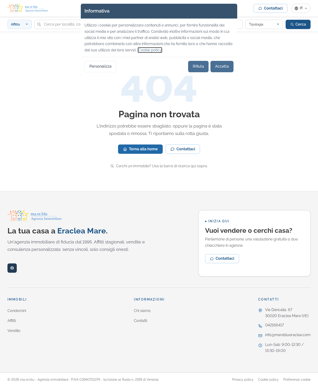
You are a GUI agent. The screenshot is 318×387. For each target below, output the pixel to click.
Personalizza (100, 66)
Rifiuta (198, 66)
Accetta (222, 66)
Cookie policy (150, 50)
